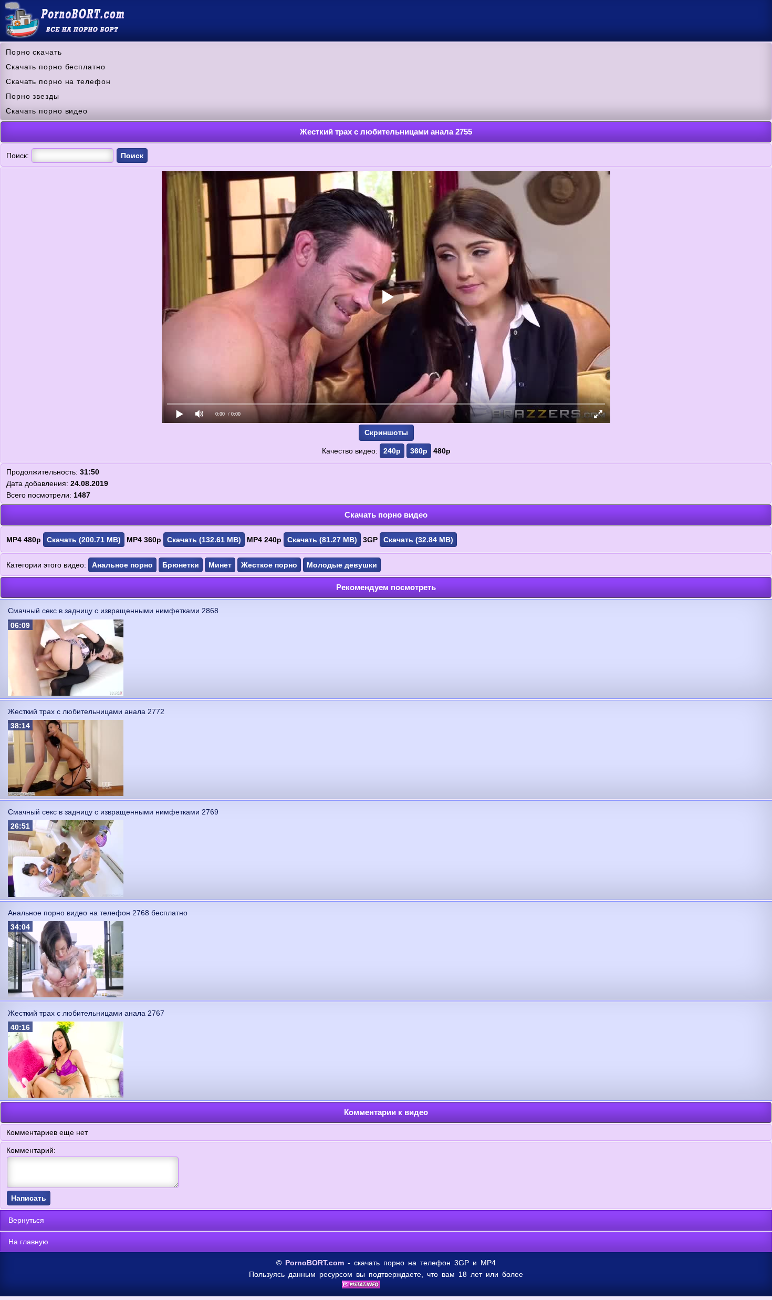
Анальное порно (122, 565)
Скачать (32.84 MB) (418, 539)
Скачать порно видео (47, 111)
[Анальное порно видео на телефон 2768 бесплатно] (65, 995)
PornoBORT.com (314, 1262)
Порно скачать (34, 52)
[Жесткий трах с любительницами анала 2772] (65, 793)
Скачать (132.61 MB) (204, 539)
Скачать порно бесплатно (56, 67)
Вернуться (26, 1220)
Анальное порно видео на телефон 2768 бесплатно (97, 913)
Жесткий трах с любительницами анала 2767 (86, 1013)
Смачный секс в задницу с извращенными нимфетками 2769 (113, 812)
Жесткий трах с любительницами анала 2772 (86, 711)
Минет (220, 565)
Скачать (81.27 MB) (322, 539)
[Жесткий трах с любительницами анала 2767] (65, 1095)
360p (418, 451)
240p (392, 451)
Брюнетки (180, 565)
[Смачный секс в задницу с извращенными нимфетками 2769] (65, 894)
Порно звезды (32, 96)
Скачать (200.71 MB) (84, 539)
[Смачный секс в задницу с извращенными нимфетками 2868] (65, 693)
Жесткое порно (269, 565)
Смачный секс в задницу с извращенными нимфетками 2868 (113, 610)
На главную (28, 1241)
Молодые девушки (342, 565)
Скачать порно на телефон (58, 81)
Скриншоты (386, 432)
